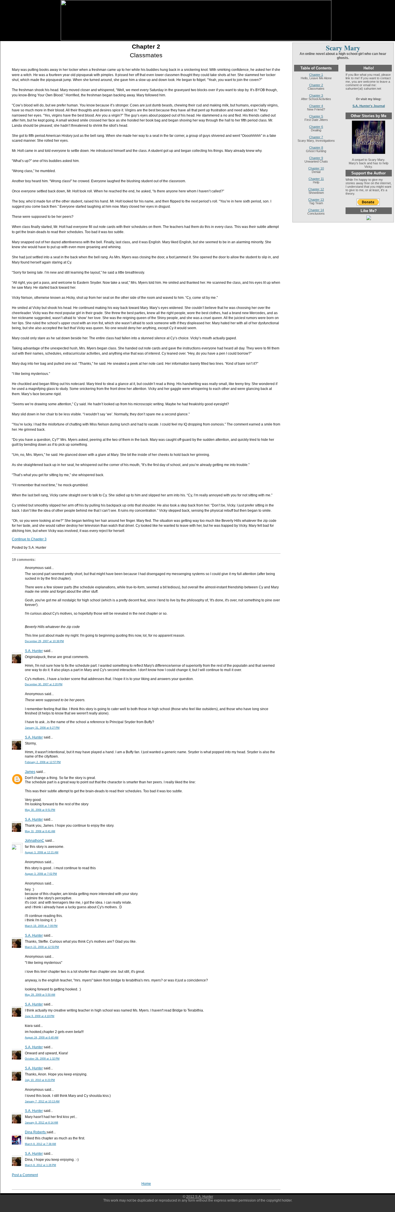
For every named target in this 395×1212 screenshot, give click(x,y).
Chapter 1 (316, 74)
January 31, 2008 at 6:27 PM (42, 727)
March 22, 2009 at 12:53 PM (42, 947)
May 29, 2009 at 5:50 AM (40, 994)
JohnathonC (34, 840)
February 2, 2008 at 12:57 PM (43, 762)
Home (146, 1183)
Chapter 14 (316, 210)
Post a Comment (25, 1175)
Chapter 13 (316, 199)
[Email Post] (47, 547)
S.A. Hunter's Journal (368, 106)
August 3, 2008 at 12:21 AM (41, 852)
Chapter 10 (316, 168)
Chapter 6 (316, 126)
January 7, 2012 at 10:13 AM (42, 1101)
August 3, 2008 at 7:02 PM (41, 873)
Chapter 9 (316, 158)
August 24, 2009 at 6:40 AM (41, 1037)
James (30, 771)
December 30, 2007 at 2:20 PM (43, 684)
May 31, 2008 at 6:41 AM (40, 831)
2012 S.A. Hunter (199, 1196)
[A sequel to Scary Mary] (368, 152)
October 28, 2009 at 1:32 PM (42, 1058)
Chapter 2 (146, 46)
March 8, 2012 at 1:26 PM (40, 1165)
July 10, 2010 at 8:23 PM (40, 1080)
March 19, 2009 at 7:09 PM (41, 925)
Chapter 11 (316, 178)
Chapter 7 (316, 137)
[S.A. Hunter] (368, 219)
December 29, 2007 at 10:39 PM (44, 641)
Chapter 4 (316, 106)
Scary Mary (343, 48)
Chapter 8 (316, 147)
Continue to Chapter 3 (29, 539)
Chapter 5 (316, 116)
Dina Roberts (36, 1132)
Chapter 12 (316, 189)
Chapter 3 (316, 95)
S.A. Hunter (34, 651)
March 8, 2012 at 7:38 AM (40, 1144)
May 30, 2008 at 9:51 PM (40, 809)
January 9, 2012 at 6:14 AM (41, 1122)
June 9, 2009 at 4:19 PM (39, 1016)
